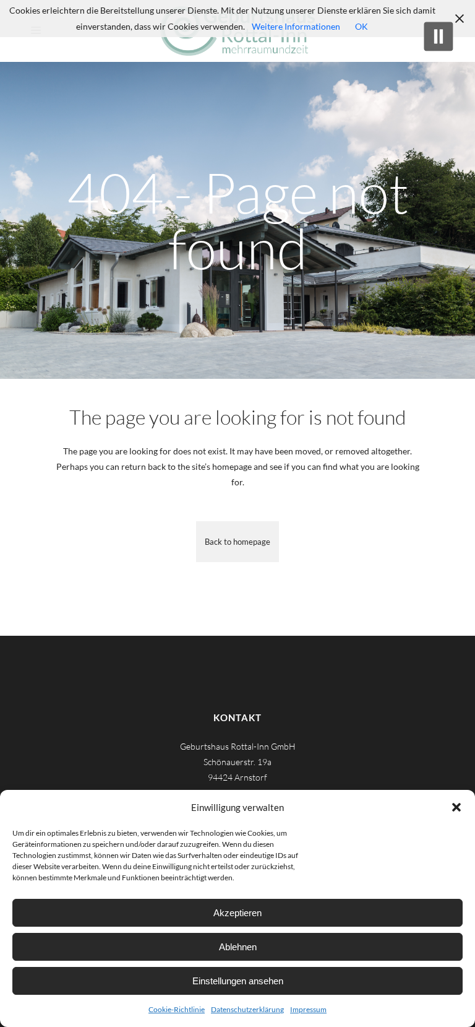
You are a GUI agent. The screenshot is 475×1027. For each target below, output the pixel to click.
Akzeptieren (237, 913)
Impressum (308, 1009)
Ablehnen (238, 947)
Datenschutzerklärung (247, 1009)
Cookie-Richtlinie (176, 1009)
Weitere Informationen (296, 26)
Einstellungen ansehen (237, 981)
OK (361, 26)
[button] (456, 807)
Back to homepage (237, 542)
